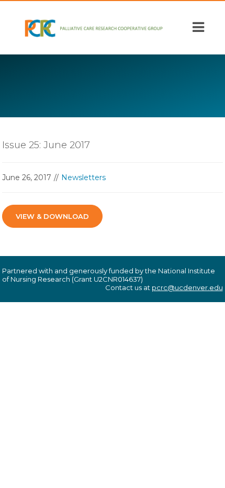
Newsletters (83, 177)
